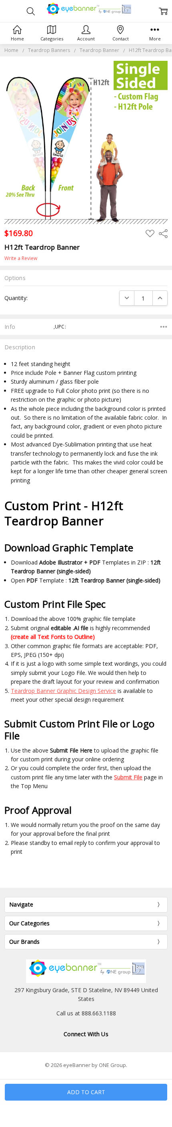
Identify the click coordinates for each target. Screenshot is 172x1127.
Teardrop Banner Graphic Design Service (63, 691)
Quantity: (16, 298)
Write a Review (20, 258)
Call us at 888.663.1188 (86, 1013)
